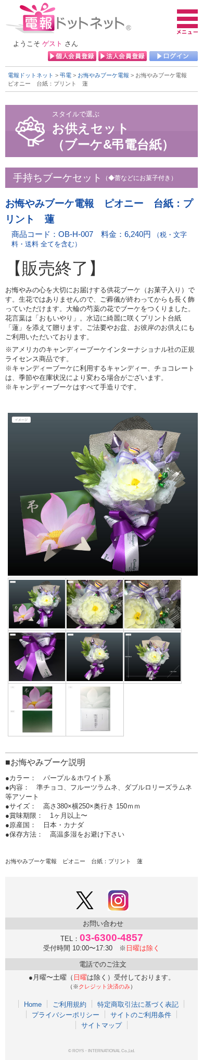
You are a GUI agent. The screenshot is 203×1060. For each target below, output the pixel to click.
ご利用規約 (69, 1004)
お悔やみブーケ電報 (103, 75)
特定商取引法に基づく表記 (138, 1004)
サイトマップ (101, 1025)
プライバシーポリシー (65, 1014)
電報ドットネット (31, 75)
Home (33, 1004)
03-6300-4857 (111, 937)
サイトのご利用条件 (140, 1014)
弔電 (65, 75)
